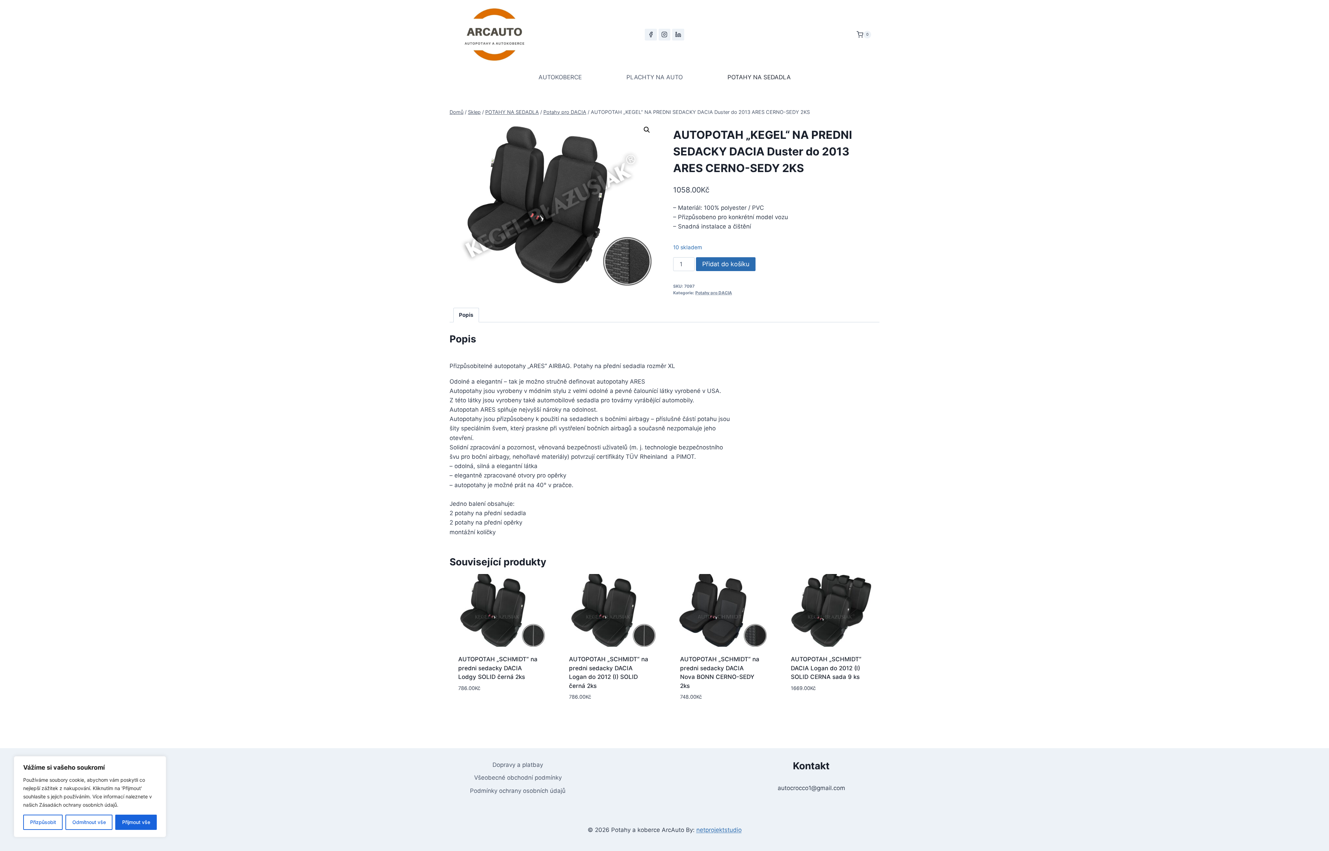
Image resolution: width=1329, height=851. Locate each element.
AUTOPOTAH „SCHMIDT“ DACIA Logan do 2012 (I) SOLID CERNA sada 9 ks (826, 668)
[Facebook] (651, 35)
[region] (90, 796)
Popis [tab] (466, 315)
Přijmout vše (136, 822)
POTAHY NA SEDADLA (759, 77)
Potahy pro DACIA (713, 292)
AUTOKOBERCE (560, 77)
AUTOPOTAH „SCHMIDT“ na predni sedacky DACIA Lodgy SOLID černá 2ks (497, 668)
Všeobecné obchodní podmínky (518, 777)
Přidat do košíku (725, 264)
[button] (647, 130)
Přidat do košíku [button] (498, 709)
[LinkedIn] (678, 35)
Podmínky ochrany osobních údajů (518, 790)
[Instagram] (664, 35)
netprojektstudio (719, 829)
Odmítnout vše (89, 822)
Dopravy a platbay (517, 764)
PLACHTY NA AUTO (654, 77)
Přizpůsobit (43, 822)
